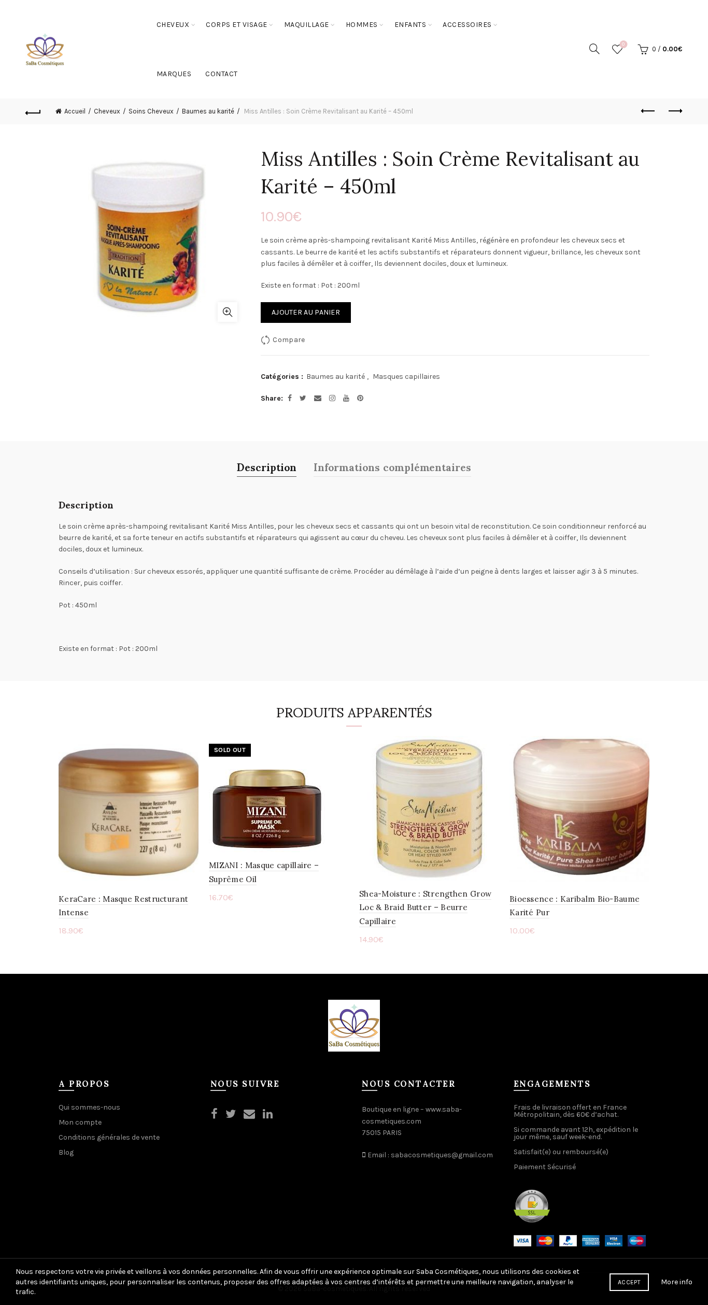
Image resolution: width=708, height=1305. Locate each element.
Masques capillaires (406, 376)
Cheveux (173, 24)
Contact (221, 73)
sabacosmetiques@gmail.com (442, 1155)
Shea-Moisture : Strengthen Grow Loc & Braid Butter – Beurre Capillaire (425, 907)
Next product (675, 111)
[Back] (33, 111)
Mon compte (80, 1122)
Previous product (649, 111)
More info (676, 1282)
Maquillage (306, 24)
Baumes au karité (208, 111)
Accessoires (467, 24)
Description (266, 466)
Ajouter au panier (306, 312)
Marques (174, 73)
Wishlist (623, 44)
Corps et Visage (236, 24)
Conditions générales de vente (109, 1137)
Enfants (410, 24)
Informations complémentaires (392, 466)
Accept (629, 1282)
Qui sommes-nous (89, 1107)
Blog (66, 1152)
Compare (289, 339)
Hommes (362, 24)
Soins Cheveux (151, 111)
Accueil (75, 111)
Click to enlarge (227, 312)
